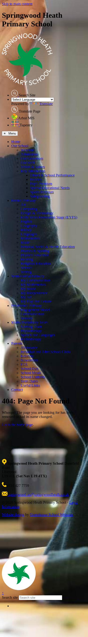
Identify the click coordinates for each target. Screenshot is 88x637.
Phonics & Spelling (35, 251)
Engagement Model (35, 310)
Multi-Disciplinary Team (29, 322)
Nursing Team (31, 327)
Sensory (27, 318)
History (26, 230)
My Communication (35, 280)
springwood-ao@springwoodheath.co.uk (38, 494)
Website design (13, 515)
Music (25, 242)
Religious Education (36, 263)
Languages (29, 234)
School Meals (31, 373)
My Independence (34, 293)
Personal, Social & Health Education (48, 247)
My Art (26, 297)
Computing (29, 209)
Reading (27, 259)
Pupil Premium (41, 184)
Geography (29, 226)
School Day (29, 369)
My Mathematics (33, 285)
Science (26, 268)
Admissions (29, 154)
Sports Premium (42, 192)
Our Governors (32, 158)
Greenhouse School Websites (51, 515)
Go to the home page (17, 425)
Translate (46, 104)
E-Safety (27, 356)
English (26, 221)
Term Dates (29, 381)
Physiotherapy (31, 331)
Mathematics (30, 238)
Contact (17, 390)
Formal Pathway (23, 200)
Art (23, 205)
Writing (26, 272)
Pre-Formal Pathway (26, 306)
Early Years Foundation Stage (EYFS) (49, 217)
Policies (36, 179)
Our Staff (27, 163)
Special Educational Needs (50, 188)
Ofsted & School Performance (52, 175)
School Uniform (33, 377)
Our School (19, 146)
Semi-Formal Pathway (27, 276)
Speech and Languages (38, 335)
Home (15, 142)
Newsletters (29, 360)
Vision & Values (33, 167)
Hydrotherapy (31, 339)
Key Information (33, 171)
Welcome (27, 150)
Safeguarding (40, 196)
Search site (10, 597)
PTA (24, 364)
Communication (32, 314)
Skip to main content (17, 4)
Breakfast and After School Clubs (45, 352)
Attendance (29, 348)
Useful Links (30, 385)
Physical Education (35, 255)
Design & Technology (37, 213)
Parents (16, 343)
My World (28, 289)
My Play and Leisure (36, 301)
